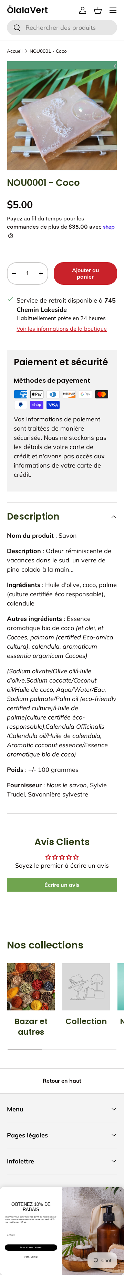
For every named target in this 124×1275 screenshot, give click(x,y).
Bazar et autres (31, 1027)
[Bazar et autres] (31, 986)
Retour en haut (62, 1080)
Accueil (14, 51)
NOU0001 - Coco (48, 51)
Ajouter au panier (85, 273)
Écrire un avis (62, 884)
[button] (97, 10)
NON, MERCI (31, 1257)
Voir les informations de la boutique (62, 328)
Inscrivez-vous (31, 1247)
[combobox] (62, 27)
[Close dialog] (120, 1190)
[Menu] (113, 10)
